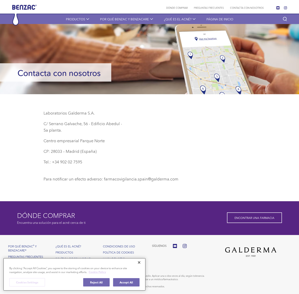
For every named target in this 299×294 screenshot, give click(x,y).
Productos (75, 19)
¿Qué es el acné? (177, 19)
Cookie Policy (97, 272)
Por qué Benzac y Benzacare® (22, 248)
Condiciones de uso (119, 246)
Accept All (126, 282)
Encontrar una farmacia (254, 218)
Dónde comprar (177, 7)
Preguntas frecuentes (209, 7)
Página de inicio (219, 19)
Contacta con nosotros (247, 7)
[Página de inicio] (24, 8)
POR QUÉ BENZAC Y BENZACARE (124, 19)
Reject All (96, 282)
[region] (74, 274)
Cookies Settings (27, 282)
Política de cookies (118, 252)
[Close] (139, 262)
